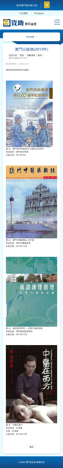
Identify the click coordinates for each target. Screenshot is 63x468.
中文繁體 (23, 13)
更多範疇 (30, 36)
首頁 (22, 55)
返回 (31, 446)
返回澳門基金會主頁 (26, 5)
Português (39, 13)
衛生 (40, 55)
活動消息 (31, 55)
